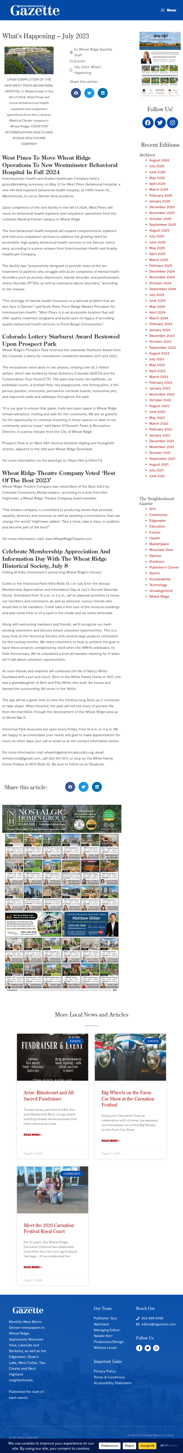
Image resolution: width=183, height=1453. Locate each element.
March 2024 (158, 318)
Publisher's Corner (164, 567)
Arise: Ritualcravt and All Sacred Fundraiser (49, 1095)
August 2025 (159, 230)
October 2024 (160, 283)
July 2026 (156, 166)
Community (158, 515)
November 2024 (162, 277)
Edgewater (157, 520)
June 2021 (157, 476)
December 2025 (162, 207)
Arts (152, 509)
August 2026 (159, 160)
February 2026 (160, 195)
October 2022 (160, 400)
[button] (76, 93)
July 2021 (156, 470)
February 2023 (160, 382)
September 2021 (162, 458)
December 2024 (162, 271)
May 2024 (157, 306)
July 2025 (156, 236)
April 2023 (157, 371)
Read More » (33, 1134)
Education (157, 526)
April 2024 (157, 312)
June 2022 (157, 412)
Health (154, 538)
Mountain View (161, 550)
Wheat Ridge (159, 596)
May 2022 (157, 418)
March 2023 (158, 377)
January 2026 (159, 201)
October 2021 (160, 452)
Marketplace (159, 544)
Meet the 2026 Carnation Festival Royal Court (49, 1228)
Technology (158, 585)
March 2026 (158, 189)
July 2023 (81, 67)
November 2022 (162, 394)
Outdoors (156, 561)
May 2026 (157, 178)
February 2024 (160, 324)
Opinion (155, 556)
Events (79, 61)
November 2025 (162, 213)
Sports (154, 573)
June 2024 (157, 300)
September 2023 (162, 347)
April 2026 (157, 183)
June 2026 (157, 172)
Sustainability (160, 579)
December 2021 (161, 441)
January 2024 (159, 330)
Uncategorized (161, 591)
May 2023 (157, 365)
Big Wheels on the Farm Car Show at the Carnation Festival (128, 1099)
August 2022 (159, 406)
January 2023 (159, 388)
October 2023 (160, 341)
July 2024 (156, 295)
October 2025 (160, 219)
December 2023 (162, 336)
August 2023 (159, 353)
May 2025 (157, 248)
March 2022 (158, 423)
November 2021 (161, 447)
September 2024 (162, 289)
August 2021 (159, 464)
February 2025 (160, 265)
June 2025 (157, 242)
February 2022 (160, 429)
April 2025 (157, 254)
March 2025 (158, 260)
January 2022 (159, 435)
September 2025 (162, 224)
